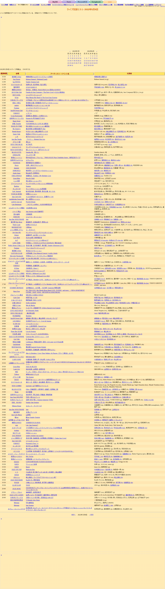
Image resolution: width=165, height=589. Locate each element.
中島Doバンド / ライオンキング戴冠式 (39, 256)
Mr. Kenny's (16, 129)
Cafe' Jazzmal (16, 191)
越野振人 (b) (109, 134)
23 (70, 63)
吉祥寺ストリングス (17, 118)
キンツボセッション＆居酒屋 (36, 189)
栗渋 (27, 420)
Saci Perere (16, 79)
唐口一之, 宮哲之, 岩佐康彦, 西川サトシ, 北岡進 (42, 382)
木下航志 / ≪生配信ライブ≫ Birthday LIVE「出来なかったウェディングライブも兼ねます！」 (59, 284)
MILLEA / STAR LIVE (33, 430)
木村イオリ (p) (108, 329)
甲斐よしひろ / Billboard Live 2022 (38, 276)
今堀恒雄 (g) (98, 359)
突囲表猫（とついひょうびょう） (38, 459)
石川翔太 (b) (112, 84)
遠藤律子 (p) (98, 235)
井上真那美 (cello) (112, 303)
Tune (69, 2)
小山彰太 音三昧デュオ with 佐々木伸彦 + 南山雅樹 (44, 472)
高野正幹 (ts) (98, 428)
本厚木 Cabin (16, 329)
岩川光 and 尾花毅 (32, 446)
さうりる (16, 451)
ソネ (16, 137)
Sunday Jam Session (32, 402)
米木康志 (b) (128, 165)
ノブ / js (28, 113)
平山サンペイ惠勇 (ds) (102, 462)
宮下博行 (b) (109, 433)
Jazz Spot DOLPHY (16, 397)
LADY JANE (16, 359)
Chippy (16, 235)
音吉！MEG (16, 103)
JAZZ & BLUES (31, 367)
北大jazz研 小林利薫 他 (34, 238)
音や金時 (16, 214)
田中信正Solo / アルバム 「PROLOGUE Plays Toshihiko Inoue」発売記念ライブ (53, 157)
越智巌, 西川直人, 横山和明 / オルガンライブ (41, 318)
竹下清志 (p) (98, 377)
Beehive (16, 186)
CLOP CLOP (16, 485)
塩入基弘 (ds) (122, 84)
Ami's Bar (16, 271)
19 (76, 61)
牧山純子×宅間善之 (32, 173)
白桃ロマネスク (31, 225)
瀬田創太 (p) (105, 160)
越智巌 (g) (97, 318)
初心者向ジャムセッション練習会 (38, 126)
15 (68, 61)
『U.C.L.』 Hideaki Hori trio (35, 139)
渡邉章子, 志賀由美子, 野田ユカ (37, 222)
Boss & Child (30, 178)
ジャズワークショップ (34, 95)
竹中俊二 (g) (98, 456)
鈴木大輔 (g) (108, 232)
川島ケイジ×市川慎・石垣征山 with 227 (39, 497)
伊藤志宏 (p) (135, 303)
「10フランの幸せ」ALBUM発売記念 (39, 204)
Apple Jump (16, 173)
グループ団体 (105, 4)
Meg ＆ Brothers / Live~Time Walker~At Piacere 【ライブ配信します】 (50, 353)
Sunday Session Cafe (32, 82)
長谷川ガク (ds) (120, 139)
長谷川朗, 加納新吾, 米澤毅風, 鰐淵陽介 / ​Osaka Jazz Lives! (46, 438)
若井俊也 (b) (118, 297)
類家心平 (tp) (108, 359)
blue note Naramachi (16, 256)
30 (70, 65)
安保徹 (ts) (98, 409)
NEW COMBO (16, 386)
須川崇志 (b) (116, 300)
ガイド (13, 4)
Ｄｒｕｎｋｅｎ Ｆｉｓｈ (35, 454)
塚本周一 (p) (98, 170)
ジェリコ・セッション (34, 217)
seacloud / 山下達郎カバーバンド (37, 386)
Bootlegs (28, 316)
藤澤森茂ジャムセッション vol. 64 (38, 105)
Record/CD (82, 2)
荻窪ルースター (16, 456)
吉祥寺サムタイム (16, 160)
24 (72, 63)
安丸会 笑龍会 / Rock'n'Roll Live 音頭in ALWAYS (43, 90)
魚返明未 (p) (116, 397)
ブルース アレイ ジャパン (16, 280)
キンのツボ (17, 189)
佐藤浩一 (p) (110, 163)
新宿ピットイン (16, 157)
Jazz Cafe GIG (16, 197)
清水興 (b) (108, 469)
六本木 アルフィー (16, 400)
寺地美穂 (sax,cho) (115, 207)
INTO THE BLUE (17, 144)
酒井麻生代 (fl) (99, 163)
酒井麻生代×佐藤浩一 (33, 163)
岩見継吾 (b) (117, 459)
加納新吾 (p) (109, 438)
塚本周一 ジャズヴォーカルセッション (39, 170)
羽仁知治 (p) (109, 395)
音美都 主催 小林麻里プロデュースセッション (42, 103)
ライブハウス (63, 4)
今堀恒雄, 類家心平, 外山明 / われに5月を (40, 359)
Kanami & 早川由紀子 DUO (35, 118)
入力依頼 (34, 4)
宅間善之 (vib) (110, 173)
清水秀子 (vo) (99, 395)
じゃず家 (16, 181)
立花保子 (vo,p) (99, 321)
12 (76, 58)
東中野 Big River (16, 222)
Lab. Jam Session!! (32, 425)
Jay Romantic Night (32, 310)
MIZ (16, 372)
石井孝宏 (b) (121, 131)
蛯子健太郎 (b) (120, 402)
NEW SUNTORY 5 (16, 150)
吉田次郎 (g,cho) (110, 268)
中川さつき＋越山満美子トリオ (37, 131)
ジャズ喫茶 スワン (16, 230)
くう (16, 472)
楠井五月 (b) (108, 456)
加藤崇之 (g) (98, 176)
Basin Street (16, 121)
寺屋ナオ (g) (98, 199)
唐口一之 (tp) (98, 382)
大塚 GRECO (16, 303)
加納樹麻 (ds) (118, 456)
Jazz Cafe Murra (16, 415)
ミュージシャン (86, 4)
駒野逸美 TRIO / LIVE (33, 300)
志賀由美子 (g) (115, 222)
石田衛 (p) (107, 300)
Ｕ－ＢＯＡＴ (30, 230)
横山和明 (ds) (117, 318)
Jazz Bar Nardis (17, 139)
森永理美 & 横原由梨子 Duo (35, 129)
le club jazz (16, 324)
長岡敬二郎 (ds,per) (136, 389)
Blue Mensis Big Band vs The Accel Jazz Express (41, 97)
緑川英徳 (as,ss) (99, 334)
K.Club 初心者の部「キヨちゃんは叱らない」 (42, 258)
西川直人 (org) (107, 318)
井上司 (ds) (118, 329)
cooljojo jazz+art (16, 202)
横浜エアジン (16, 308)
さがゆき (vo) (99, 202)
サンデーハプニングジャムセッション (39, 232)
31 (72, 65)
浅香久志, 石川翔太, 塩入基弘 (36, 84)
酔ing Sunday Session (33, 417)
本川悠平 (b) (109, 139)
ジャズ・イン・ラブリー (16, 454)
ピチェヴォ (30, 160)
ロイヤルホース (16, 84)
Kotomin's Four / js (32, 443)
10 (72, 58)
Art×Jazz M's (16, 232)
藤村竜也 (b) (130, 495)
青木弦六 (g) (108, 428)
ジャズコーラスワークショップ (37, 108)
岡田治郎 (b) (119, 288)
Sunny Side (16, 134)
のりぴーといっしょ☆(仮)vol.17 (37, 240)
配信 (118, 4)
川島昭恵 (29, 214)
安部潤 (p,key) (122, 268)
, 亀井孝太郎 (30, 313)
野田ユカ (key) (126, 222)
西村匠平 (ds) (98, 232)
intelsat (16, 475)
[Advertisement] (67, 34)
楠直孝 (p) (114, 462)
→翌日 (91, 515)
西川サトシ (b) (127, 382)
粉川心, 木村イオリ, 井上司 (35, 329)
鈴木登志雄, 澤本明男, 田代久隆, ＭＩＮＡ (40, 191)
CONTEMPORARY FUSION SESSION (39, 462)
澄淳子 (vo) (98, 248)
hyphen (16, 430)
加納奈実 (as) (98, 344)
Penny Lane (16, 225)
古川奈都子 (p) (110, 245)
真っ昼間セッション (33, 199)
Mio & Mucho (30, 305)
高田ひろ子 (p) (110, 202)
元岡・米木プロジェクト (34, 165)
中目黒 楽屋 (16, 334)
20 (78, 61)
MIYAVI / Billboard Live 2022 (36, 273)
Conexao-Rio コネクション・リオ (37, 336)
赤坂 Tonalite (16, 124)
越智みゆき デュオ (32, 374)
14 (80, 58)
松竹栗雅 (29, 392)
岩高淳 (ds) (129, 137)
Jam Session (30, 121)
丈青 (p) (97, 412)
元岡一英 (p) (118, 165)
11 (74, 58)
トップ (153, 4)
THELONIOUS (17, 176)
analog (16, 105)
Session (28, 186)
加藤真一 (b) (117, 219)
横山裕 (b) (107, 331)
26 (76, 63)
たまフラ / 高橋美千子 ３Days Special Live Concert (43, 308)
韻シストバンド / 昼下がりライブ (37, 150)
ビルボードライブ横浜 (16, 208)
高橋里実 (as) (106, 389)
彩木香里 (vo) (106, 336)
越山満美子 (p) (111, 131)
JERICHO (16, 217)
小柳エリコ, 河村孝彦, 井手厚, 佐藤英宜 (40, 482)
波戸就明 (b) (120, 137)
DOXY (16, 379)
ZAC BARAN (16, 435)
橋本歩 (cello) (115, 160)
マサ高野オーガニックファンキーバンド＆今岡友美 (44, 428)
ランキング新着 (46, 4)
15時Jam (29, 227)
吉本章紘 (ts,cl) (111, 334)
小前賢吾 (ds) (126, 262)
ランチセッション (32, 110)
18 (74, 61)
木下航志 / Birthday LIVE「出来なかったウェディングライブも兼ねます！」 (52, 280)
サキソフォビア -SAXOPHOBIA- (37, 334)
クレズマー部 (30, 155)
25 (74, 63)
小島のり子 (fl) (99, 402)
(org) (110, 144)
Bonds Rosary (16, 131)
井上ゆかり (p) (120, 87)
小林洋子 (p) (109, 204)
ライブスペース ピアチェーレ (17, 353)
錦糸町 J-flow (16, 77)
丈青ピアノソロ (31, 412)
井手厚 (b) (119, 482)
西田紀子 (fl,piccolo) (101, 240)
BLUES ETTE (16, 152)
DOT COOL (17, 95)
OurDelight (16, 163)
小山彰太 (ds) (98, 472)
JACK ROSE (16, 489)
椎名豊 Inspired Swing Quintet (36, 347)
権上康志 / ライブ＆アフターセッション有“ (41, 477)
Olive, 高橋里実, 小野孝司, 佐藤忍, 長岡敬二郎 (42, 389)
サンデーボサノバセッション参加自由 (39, 183)
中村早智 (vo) (99, 108)
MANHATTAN (16, 227)
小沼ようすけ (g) (100, 339)
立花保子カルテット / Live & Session (38, 321)
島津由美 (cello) (124, 303)
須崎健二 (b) (108, 377)
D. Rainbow (30, 339)
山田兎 (28, 415)
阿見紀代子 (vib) (122, 271)
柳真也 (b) (107, 170)
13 (78, 58)
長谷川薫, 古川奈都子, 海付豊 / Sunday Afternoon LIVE (45, 245)
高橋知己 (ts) (108, 227)
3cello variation (31, 303)
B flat (16, 97)
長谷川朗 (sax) (99, 438)
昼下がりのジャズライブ (34, 137)
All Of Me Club (17, 92)
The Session (30, 377)
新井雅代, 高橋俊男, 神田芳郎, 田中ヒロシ (40, 350)
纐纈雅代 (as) (108, 165)
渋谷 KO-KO (16, 402)
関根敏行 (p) (108, 219)
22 (68, 63)
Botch (28, 467)
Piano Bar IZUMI (16, 331)
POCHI (16, 482)
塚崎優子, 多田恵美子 (33, 492)
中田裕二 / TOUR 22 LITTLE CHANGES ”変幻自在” (44, 243)
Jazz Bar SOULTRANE (16, 219)
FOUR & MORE (16, 194)
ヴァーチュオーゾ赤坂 (16, 258)
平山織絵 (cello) (99, 303)
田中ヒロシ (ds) (129, 350)
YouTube (134, 4)
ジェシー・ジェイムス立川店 (16, 262)
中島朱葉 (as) (108, 347)
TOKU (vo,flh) (149, 400)
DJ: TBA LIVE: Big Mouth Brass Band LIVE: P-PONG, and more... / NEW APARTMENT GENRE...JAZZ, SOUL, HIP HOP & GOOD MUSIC (55, 291)
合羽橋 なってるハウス (17, 420)
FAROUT (16, 113)
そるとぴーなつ (16, 300)
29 (68, 65)
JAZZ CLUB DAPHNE (16, 336)
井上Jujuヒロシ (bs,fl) (134, 334)
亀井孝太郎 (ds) (103, 313)
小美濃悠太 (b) (120, 204)
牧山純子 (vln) (99, 173)
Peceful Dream (30, 202)
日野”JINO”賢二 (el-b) (101, 400)
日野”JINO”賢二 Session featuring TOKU (39, 400)
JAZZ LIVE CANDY (16, 495)
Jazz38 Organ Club (17, 110)
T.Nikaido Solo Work (33, 500)
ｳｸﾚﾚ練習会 (30, 503)
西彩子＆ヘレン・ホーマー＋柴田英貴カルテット (43, 379)
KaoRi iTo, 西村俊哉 (33, 480)
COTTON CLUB (16, 253)
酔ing (16, 417)
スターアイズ (16, 428)
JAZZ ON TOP (17, 469)
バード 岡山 (16, 211)
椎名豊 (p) (117, 347)
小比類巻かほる (31, 208)
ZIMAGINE (17, 155)
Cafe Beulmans (16, 204)
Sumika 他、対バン (32, 152)
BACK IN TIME (16, 126)
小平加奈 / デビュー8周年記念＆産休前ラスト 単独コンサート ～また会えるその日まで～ (57, 100)
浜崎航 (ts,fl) (98, 219)
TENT (28, 485)
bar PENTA (16, 82)
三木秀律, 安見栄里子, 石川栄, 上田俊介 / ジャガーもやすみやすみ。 (50, 451)
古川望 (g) (110, 288)
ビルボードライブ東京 (16, 273)
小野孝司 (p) (116, 389)
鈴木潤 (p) (97, 256)
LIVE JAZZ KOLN (16, 310)
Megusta (16, 503)
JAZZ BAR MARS (17, 480)
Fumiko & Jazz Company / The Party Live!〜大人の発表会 (45, 92)
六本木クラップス (16, 100)
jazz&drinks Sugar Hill (16, 199)
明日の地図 (17, 342)
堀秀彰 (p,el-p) (99, 139)
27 (78, 63)
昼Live (28, 142)
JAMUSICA (16, 170)
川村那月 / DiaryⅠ (32, 268)
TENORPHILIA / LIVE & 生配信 (37, 124)
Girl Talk (17, 339)
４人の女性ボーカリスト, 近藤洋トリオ (40, 197)
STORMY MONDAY (16, 288)
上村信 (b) (115, 409)
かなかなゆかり (31, 87)
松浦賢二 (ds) (108, 505)
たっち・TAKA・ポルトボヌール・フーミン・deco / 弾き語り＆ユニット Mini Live (55, 372)
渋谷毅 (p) (97, 420)
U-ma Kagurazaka (16, 116)
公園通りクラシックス (16, 363)
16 (70, 61)
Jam (27, 219)
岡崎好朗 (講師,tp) (100, 77)
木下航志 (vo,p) (99, 279)
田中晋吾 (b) (140, 268)
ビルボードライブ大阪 (16, 276)
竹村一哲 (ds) (98, 397)
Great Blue (16, 178)
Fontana (16, 108)
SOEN (16, 464)
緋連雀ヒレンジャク (33, 475)
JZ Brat (16, 268)
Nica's (17, 165)
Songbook (96, 2)
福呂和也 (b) (106, 324)
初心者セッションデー (34, 181)
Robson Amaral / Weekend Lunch (36, 79)
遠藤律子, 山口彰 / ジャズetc (36, 235)
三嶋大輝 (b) (126, 397)
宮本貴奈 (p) (111, 339)
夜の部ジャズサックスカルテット (38, 449)
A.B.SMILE (17, 321)
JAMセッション (31, 433)
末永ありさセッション (34, 251)
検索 (4, 4)
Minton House (16, 406)
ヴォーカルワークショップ (35, 248)
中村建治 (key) (99, 469)
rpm (16, 425)
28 (80, 63)
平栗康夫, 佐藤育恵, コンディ (36, 266)
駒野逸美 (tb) (98, 300)
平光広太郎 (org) (119, 428)
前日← (74, 515)
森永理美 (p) (98, 129)
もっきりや (17, 446)
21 (80, 61)
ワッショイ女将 (31, 464)
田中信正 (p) (98, 157)
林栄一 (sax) (98, 459)
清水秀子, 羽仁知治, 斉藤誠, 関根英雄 (39, 395)
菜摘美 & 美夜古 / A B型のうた (37, 116)
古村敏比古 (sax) (100, 288)
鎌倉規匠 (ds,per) (121, 103)
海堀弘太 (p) (108, 297)
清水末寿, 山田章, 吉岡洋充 (35, 369)
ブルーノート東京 (16, 295)
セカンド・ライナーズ (34, 406)
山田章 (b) (107, 369)
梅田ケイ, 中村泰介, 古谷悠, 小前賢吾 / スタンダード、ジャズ (47, 262)
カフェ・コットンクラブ (16, 509)
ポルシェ (16, 477)
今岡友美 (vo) (142, 428)
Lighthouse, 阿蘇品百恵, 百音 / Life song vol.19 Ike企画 (44, 342)
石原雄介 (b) (129, 344)
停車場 (16, 326)
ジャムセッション (32, 324)
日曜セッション (31, 194)
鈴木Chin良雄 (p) (100, 271)
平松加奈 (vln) (99, 87)
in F (16, 240)
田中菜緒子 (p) (119, 344)
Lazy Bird (16, 238)
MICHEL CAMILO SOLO (34, 295)
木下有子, (29, 144)
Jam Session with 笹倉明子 (35, 211)
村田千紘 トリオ (31, 297)
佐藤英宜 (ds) (128, 482)
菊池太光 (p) (98, 194)
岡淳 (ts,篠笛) (121, 334)
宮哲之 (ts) (108, 382)
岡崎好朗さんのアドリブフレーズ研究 (39, 77)
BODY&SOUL (16, 347)
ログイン (162, 6)
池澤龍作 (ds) (114, 485)
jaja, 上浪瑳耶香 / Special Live (36, 326)
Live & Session (31, 331)
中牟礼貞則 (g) (99, 204)
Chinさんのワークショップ (35, 271)
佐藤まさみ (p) (110, 103)
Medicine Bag (30, 469)
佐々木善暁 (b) (113, 142)
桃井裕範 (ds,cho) (143, 279)
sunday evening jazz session (34, 435)
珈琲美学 (16, 87)
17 (72, 61)
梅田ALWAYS (16, 90)
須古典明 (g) (118, 357)
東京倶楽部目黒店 (16, 500)
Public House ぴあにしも (16, 245)
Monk (16, 392)
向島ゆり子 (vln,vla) (116, 240)
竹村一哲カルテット (33, 397)
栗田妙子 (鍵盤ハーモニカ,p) (112, 420)
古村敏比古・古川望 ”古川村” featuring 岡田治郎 (43, 288)
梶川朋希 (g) (98, 126)
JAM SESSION (31, 168)
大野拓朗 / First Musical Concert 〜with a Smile (41, 253)
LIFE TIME (17, 243)
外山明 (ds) (117, 359)
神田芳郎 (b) (118, 350)
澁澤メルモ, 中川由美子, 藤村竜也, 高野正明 (41, 495)
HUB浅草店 (17, 316)
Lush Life (16, 369)
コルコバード (16, 147)
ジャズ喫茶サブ (16, 438)
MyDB (55, 2)
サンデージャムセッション (35, 147)
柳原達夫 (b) (108, 168)
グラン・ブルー (16, 492)
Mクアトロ (16, 433)
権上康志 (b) (118, 477)
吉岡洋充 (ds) (116, 369)
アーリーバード (16, 183)
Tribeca (16, 374)
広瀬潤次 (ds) (136, 347)
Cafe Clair (16, 297)
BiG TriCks (29, 456)
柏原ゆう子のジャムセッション (37, 134)
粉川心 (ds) (98, 329)
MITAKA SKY (31, 357)
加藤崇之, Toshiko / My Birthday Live (38, 176)
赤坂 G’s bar (16, 305)
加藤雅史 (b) (126, 454)
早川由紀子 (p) (108, 118)
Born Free (16, 291)
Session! (28, 344)
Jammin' (16, 168)
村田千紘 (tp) (98, 297)
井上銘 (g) (107, 397)
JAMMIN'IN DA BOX (33, 422)
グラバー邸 (17, 142)
